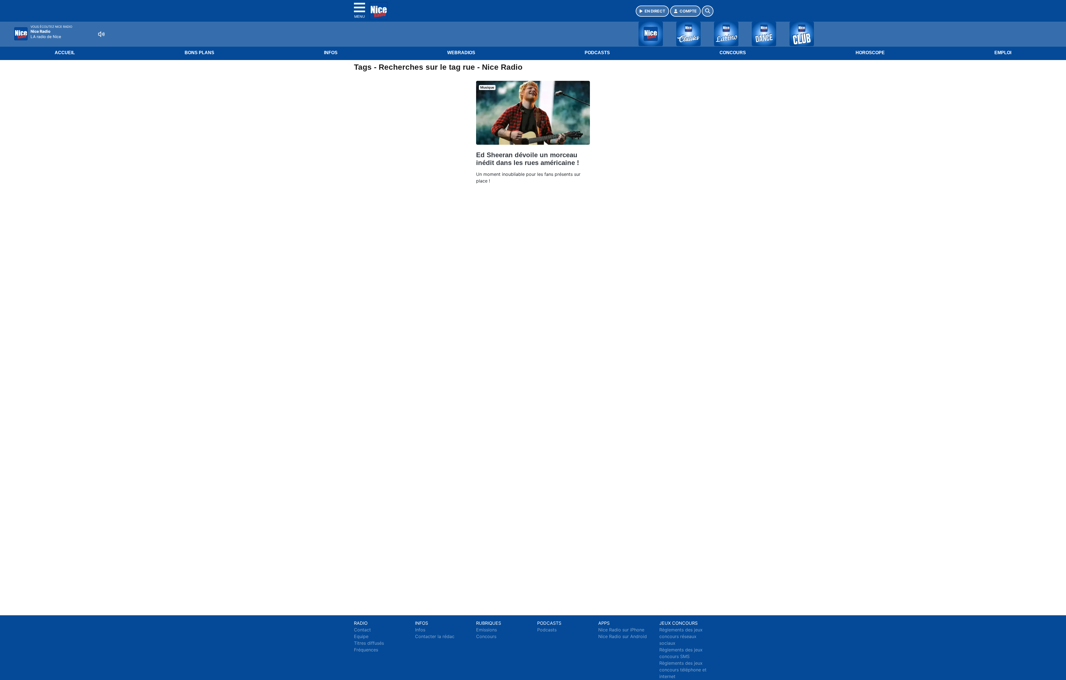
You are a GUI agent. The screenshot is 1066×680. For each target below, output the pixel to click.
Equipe (361, 636)
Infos (331, 52)
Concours (733, 52)
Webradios (461, 52)
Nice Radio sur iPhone (621, 629)
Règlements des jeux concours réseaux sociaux (681, 636)
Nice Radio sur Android (622, 636)
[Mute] (101, 34)
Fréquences (366, 649)
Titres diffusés (369, 643)
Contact (362, 629)
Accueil (65, 52)
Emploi (1002, 52)
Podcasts (597, 52)
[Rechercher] (707, 11)
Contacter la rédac (434, 636)
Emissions (486, 629)
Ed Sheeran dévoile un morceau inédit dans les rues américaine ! (527, 158)
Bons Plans (199, 52)
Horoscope (870, 52)
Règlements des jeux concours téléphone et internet (683, 669)
